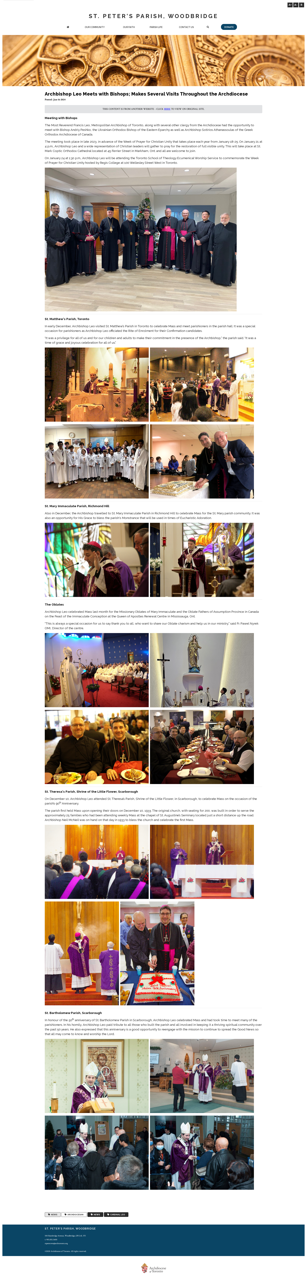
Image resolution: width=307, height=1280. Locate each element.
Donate (229, 27)
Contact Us (186, 27)
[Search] (208, 27)
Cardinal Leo (117, 1215)
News (53, 1215)
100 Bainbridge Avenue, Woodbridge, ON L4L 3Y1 (65, 1235)
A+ (290, 4)
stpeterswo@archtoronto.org (56, 1243)
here (167, 109)
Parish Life (156, 27)
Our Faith (129, 27)
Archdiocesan (75, 1215)
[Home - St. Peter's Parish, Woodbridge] (68, 27)
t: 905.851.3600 (51, 1239)
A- (295, 4)
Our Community (95, 27)
